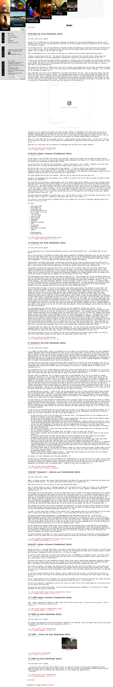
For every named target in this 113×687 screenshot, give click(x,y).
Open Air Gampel (93, 9)
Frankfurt (93, 15)
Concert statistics (12, 37)
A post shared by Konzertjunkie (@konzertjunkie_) (69, 127)
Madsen (77, 17)
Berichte (36, 149)
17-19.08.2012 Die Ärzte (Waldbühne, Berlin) (47, 243)
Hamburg (56, 17)
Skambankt (99, 1)
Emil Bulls (90, 17)
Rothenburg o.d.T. (83, 9)
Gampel (80, 12)
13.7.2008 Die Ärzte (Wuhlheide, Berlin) (45, 614)
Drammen (86, 18)
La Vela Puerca (70, 17)
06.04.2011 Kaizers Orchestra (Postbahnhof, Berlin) (50, 544)
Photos (46, 17)
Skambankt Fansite (15, 54)
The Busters (102, 13)
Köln (81, 10)
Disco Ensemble (87, 10)
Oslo (89, 3)
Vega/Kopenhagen (87, 12)
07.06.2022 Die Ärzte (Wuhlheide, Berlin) (45, 34)
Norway (103, 12)
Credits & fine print (13, 42)
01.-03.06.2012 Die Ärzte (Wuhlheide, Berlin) (47, 343)
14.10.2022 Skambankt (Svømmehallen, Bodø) (13, 68)
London (30, 49)
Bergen (70, 15)
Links (9, 39)
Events (41, 238)
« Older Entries (30, 27)
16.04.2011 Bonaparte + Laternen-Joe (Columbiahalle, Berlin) (54, 472)
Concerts (17, 24)
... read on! (31, 605)
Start (5, 28)
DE (73, 9)
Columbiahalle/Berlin (47, 539)
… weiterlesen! (32, 625)
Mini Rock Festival (92, 7)
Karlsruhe (100, 10)
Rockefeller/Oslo (83, 17)
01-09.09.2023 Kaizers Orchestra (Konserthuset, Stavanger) (15, 63)
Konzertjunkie (62, 17)
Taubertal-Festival (90, 5)
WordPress (51, 685)
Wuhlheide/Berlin (100, 15)
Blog (59, 13)
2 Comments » (55, 468)
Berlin (83, 5)
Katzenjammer (86, 15)
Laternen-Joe (63, 539)
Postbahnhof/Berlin (51, 237)
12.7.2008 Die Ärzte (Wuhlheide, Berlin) (45, 659)
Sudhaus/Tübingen (79, 18)
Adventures (11, 40)
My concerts (11, 35)
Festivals (32, 21)
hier (49, 484)
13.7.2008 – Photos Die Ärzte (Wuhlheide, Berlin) (49, 634)
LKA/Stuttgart (80, 13)
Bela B (101, 7)
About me (10, 33)
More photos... (69, 649)
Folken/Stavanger (76, 15)
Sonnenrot (73, 493)
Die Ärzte (83, 3)
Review (44, 148)
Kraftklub (95, 13)
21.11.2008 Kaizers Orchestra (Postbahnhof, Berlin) (50, 597)
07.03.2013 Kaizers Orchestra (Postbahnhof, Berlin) (50, 154)
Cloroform (101, 17)
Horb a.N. (94, 10)
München (99, 5)
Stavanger (100, 3)
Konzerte (42, 149)
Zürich (70, 13)
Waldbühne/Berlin (51, 337)
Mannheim (95, 17)
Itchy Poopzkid (96, 12)
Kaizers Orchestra (86, 1)
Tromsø (74, 13)
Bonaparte (38, 539)
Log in (23, 79)
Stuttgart (94, 3)
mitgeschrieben (96, 352)
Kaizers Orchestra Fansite (15, 51)
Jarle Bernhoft (88, 13)
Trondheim (101, 9)
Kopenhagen (83, 7)
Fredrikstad (71, 18)
